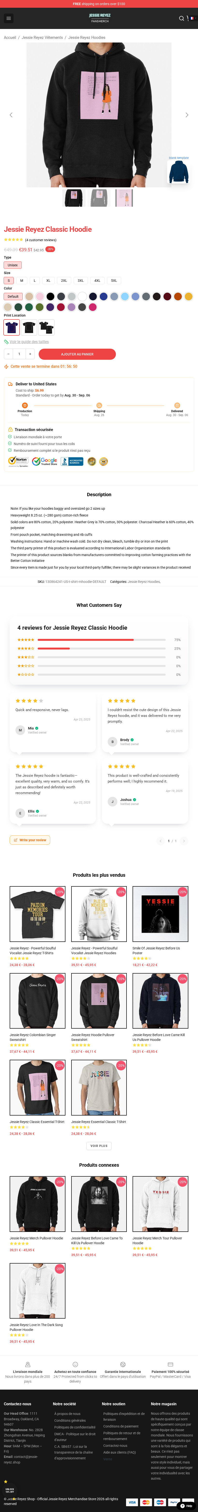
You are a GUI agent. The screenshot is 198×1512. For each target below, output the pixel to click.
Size (7, 273)
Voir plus (99, 1146)
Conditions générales (70, 1420)
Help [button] (189, 1506)
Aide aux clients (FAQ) (119, 1452)
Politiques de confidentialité (74, 1427)
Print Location (15, 315)
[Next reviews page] (184, 841)
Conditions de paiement (121, 1426)
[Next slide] (187, 115)
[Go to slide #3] (124, 198)
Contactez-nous (115, 1446)
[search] (181, 18)
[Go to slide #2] (99, 198)
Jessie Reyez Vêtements (42, 37)
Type (7, 257)
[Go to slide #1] (73, 198)
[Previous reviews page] (160, 841)
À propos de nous (67, 1414)
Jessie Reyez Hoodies (86, 37)
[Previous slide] (11, 115)
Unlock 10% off (10, 1490)
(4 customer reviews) (41, 240)
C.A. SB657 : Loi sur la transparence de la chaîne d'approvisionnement (73, 1452)
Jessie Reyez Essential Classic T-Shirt (98, 1122)
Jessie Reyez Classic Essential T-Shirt (37, 1122)
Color (8, 288)
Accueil (10, 37)
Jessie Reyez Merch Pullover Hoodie (36, 1238)
